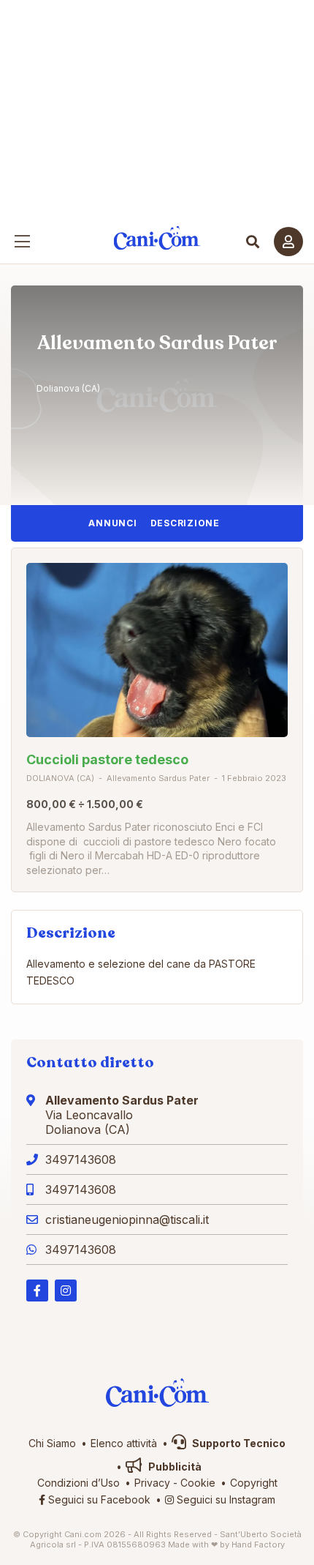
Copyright (253, 1482)
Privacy (152, 1482)
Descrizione (185, 523)
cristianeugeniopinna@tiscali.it (127, 1219)
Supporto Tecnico (238, 1443)
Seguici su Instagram (224, 1499)
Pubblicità (174, 1466)
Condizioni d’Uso (78, 1482)
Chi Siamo (52, 1443)
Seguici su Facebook (97, 1499)
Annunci (112, 523)
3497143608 (80, 1159)
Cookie (197, 1482)
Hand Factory (258, 1544)
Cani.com (157, 238)
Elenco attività (124, 1443)
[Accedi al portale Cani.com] (288, 241)
